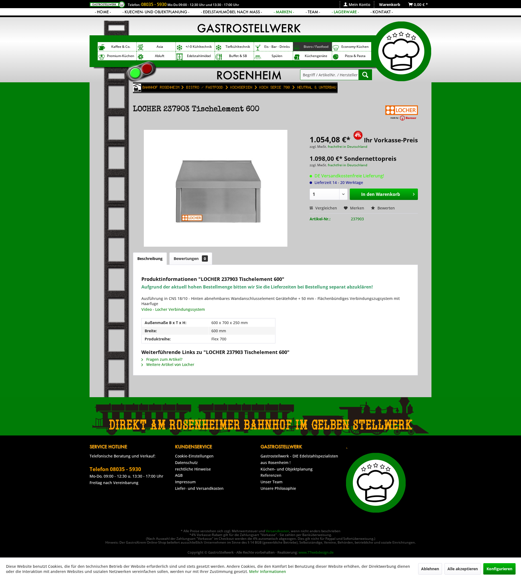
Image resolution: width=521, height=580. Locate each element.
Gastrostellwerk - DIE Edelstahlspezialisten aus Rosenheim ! (299, 459)
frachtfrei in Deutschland (347, 146)
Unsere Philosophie (278, 488)
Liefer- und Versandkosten (199, 488)
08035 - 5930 (154, 4)
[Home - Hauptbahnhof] (137, 88)
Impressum (185, 481)
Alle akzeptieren (462, 568)
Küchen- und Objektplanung (286, 469)
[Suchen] (365, 74)
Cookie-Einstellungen (194, 456)
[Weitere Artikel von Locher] (401, 114)
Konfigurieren (499, 568)
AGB (179, 475)
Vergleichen (325, 208)
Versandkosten (277, 531)
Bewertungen (190, 258)
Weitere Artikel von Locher (169, 364)
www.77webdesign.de (315, 552)
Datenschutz (186, 462)
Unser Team (271, 481)
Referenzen (270, 475)
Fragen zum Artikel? (163, 359)
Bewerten (385, 208)
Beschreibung (150, 258)
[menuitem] (357, 4)
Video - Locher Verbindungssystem (173, 309)
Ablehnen (430, 568)
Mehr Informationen (267, 571)
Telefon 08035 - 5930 (115, 469)
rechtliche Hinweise (193, 469)
